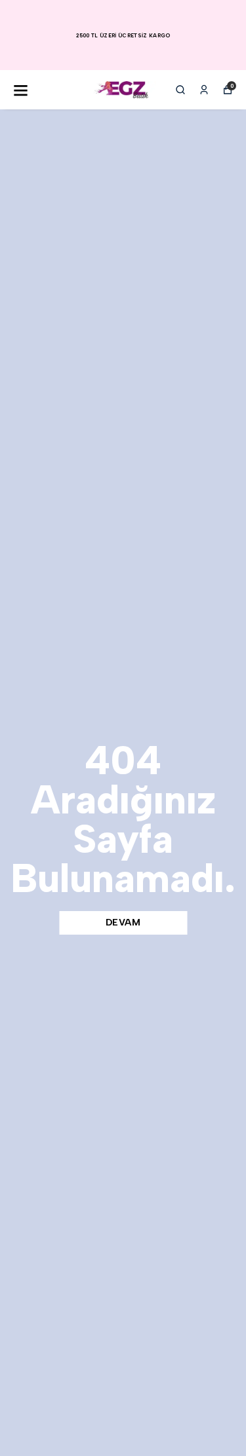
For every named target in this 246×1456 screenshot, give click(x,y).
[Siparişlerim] (204, 89)
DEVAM (123, 922)
